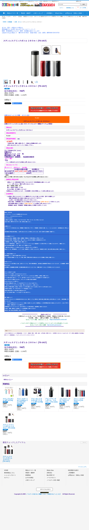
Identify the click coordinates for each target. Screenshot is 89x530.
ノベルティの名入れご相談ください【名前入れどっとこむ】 (43, 494)
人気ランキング (30, 480)
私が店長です (51, 475)
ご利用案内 (71, 472)
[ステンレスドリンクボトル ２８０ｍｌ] (44, 62)
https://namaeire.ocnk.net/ (58, 319)
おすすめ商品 (29, 477)
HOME (6, 470)
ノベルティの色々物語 (53, 480)
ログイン (61, 7)
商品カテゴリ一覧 (30, 470)
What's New (50, 470)
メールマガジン (51, 477)
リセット (84, 442)
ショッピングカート (10, 475)
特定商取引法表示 (73, 470)
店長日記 (49, 472)
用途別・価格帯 (30, 472)
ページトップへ (82, 467)
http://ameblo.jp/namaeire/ (54, 325)
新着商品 (28, 475)
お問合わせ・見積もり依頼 (76, 475)
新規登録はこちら (70, 7)
